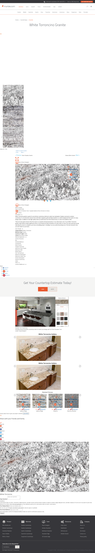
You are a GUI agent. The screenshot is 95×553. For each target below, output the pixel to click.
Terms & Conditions (80, 550)
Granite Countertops (26, 528)
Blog (27, 6)
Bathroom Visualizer (47, 531)
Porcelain (86, 12)
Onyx (42, 12)
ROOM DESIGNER (46, 6)
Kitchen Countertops (7, 528)
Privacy (86, 550)
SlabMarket (64, 528)
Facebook (74, 169)
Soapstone (74, 12)
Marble (24, 12)
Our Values (82, 531)
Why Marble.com (6, 525)
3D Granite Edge (46, 536)
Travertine (47, 12)
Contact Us (83, 534)
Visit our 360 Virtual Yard (73, 1)
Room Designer (46, 525)
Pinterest (74, 179)
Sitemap (91, 550)
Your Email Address (5, 509)
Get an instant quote (87, 1)
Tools (39, 6)
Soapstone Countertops (27, 536)
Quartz (36, 12)
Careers (82, 528)
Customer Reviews (7, 531)
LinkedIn (74, 177)
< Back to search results (21, 151)
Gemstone (54, 12)
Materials (21, 6)
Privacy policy (83, 536)
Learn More (26, 413)
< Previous (18, 155)
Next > (22, 152)
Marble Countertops (26, 525)
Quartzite (30, 12)
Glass (68, 12)
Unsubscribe (16, 550)
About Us (82, 525)
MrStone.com (64, 531)
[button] (91, 6)
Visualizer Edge (46, 534)
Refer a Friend (5, 536)
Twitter (73, 172)
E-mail (74, 174)
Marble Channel (64, 534)
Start (42, 289)
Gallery (33, 6)
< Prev (16, 152)
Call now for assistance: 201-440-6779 (55, 1)
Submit (2, 513)
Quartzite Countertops (26, 534)
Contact (60, 6)
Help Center (64, 525)
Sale (54, 6)
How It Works (5, 534)
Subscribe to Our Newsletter (10, 544)
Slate (80, 12)
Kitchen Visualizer (46, 528)
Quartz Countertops (26, 531)
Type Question (3, 499)
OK (17, 547)
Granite (19, 12)
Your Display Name (4, 506)
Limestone (61, 12)
